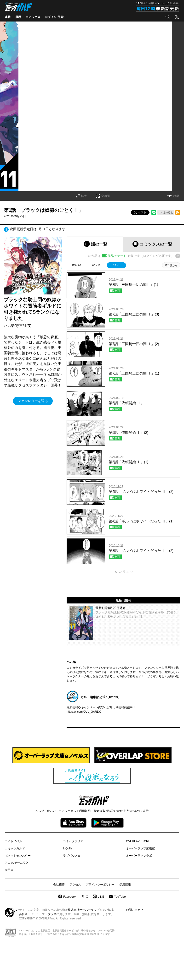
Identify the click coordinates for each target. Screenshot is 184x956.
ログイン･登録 (54, 17)
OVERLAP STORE (138, 841)
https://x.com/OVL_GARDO (84, 711)
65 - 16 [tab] (96, 265)
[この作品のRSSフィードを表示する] (177, 212)
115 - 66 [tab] (76, 265)
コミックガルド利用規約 (75, 811)
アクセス (75, 884)
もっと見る (121, 572)
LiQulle (67, 848)
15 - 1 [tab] (116, 265)
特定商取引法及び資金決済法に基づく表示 (121, 811)
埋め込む (168, 212)
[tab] (95, 244)
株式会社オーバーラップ (83, 910)
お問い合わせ (134, 910)
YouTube (120, 896)
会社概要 (59, 884)
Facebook (69, 896)
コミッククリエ (73, 841)
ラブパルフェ (71, 855)
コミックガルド (15, 848)
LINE (101, 896)
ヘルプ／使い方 (45, 811)
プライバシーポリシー (100, 884)
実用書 (9, 870)
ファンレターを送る (33, 401)
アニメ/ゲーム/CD (16, 862)
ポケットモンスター (18, 855)
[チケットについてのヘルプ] (177, 256)
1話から (173, 265)
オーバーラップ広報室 (140, 848)
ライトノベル (13, 841)
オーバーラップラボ (139, 855)
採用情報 (125, 884)
